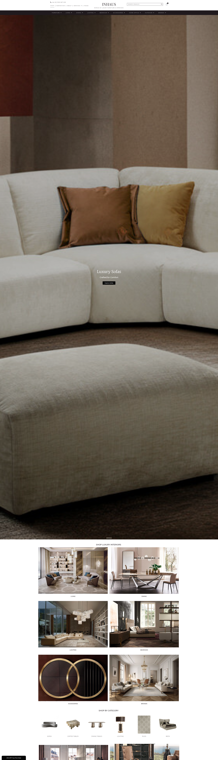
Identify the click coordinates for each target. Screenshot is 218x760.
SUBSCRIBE (109, 389)
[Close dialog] (92, 364)
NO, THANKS (109, 394)
